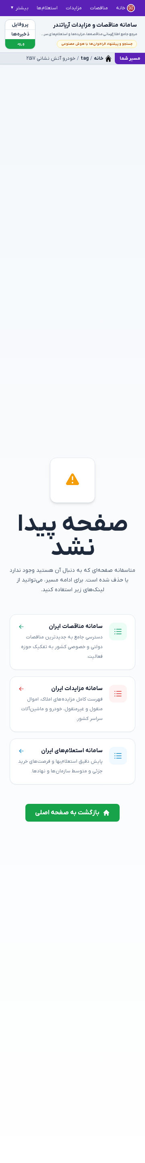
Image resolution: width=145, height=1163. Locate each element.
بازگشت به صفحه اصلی (67, 813)
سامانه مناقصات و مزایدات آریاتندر (95, 25)
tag (85, 58)
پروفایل (20, 24)
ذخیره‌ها (20, 34)
